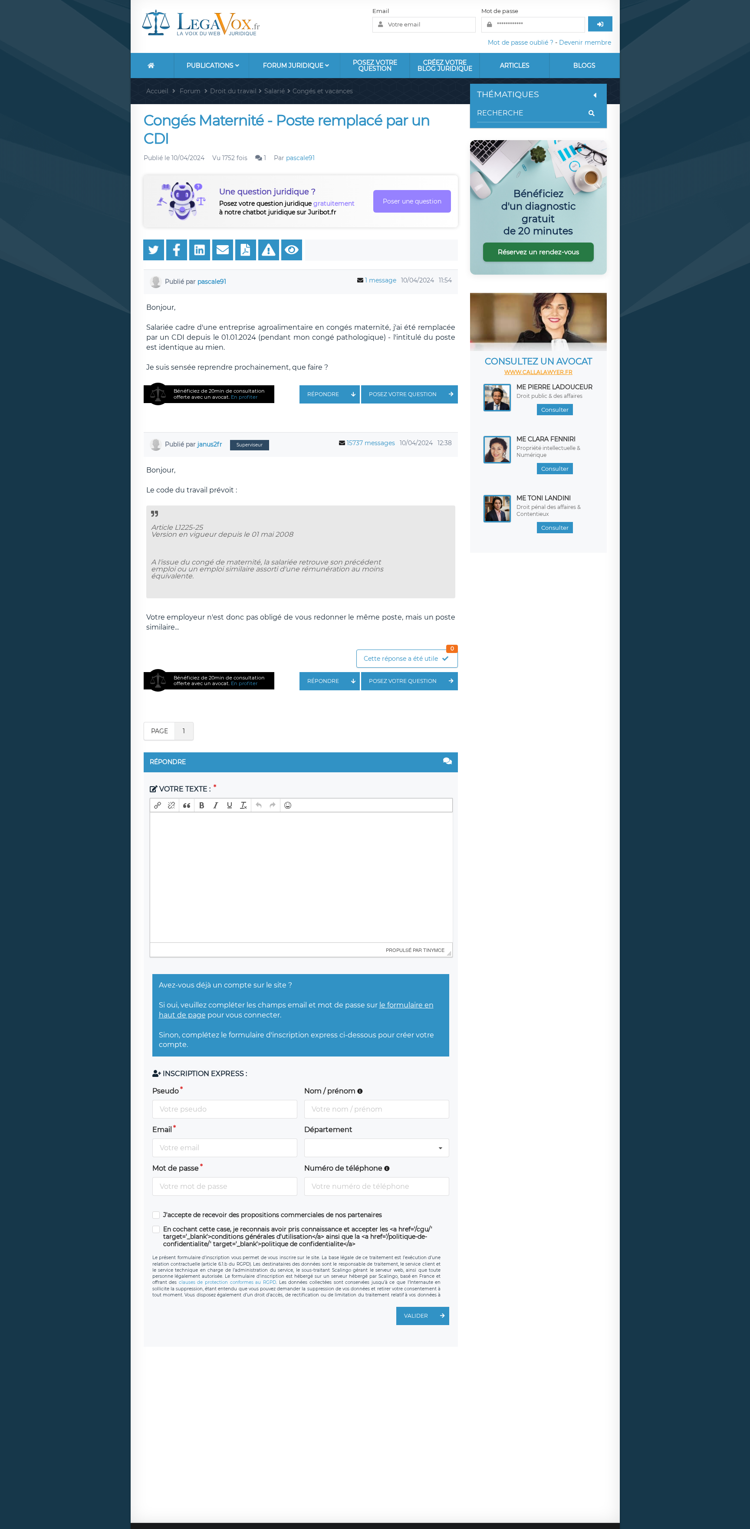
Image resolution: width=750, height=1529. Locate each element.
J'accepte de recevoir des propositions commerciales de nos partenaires (272, 1215)
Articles (515, 65)
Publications (211, 65)
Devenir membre (585, 42)
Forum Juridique (294, 65)
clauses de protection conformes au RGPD (227, 1282)
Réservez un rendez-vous (538, 252)
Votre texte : (185, 789)
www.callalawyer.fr (538, 372)
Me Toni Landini (543, 498)
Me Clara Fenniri (546, 439)
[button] (157, 805)
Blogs (584, 65)
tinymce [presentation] (433, 949)
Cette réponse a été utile (409, 656)
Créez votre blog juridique (445, 65)
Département (328, 1129)
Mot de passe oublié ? (520, 42)
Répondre (323, 394)
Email (380, 10)
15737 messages (371, 443)
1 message (380, 280)
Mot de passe (499, 10)
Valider (416, 1315)
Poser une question (412, 201)
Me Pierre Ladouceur (554, 387)
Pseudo (165, 1091)
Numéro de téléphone (344, 1168)
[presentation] (157, 805)
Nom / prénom (330, 1091)
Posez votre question (375, 65)
